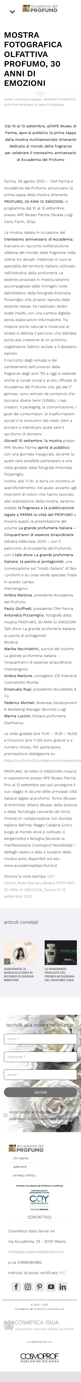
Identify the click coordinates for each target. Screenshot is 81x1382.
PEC (62, 1272)
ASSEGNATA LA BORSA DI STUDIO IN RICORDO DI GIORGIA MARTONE (19, 974)
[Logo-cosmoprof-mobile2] (39, 1352)
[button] (7, 961)
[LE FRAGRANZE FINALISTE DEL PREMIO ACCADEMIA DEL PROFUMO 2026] (61, 952)
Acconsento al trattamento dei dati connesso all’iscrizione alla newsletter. (43, 1115)
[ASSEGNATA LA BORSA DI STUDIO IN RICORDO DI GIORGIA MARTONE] (20, 952)
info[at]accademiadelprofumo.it (36, 1252)
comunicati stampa (28, 99)
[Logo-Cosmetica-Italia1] (39, 1320)
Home (8, 99)
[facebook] (16, 1287)
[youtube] (51, 1287)
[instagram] (28, 1287)
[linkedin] (63, 1287)
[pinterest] (39, 1287)
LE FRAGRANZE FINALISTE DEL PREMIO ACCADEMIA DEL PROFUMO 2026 (59, 974)
